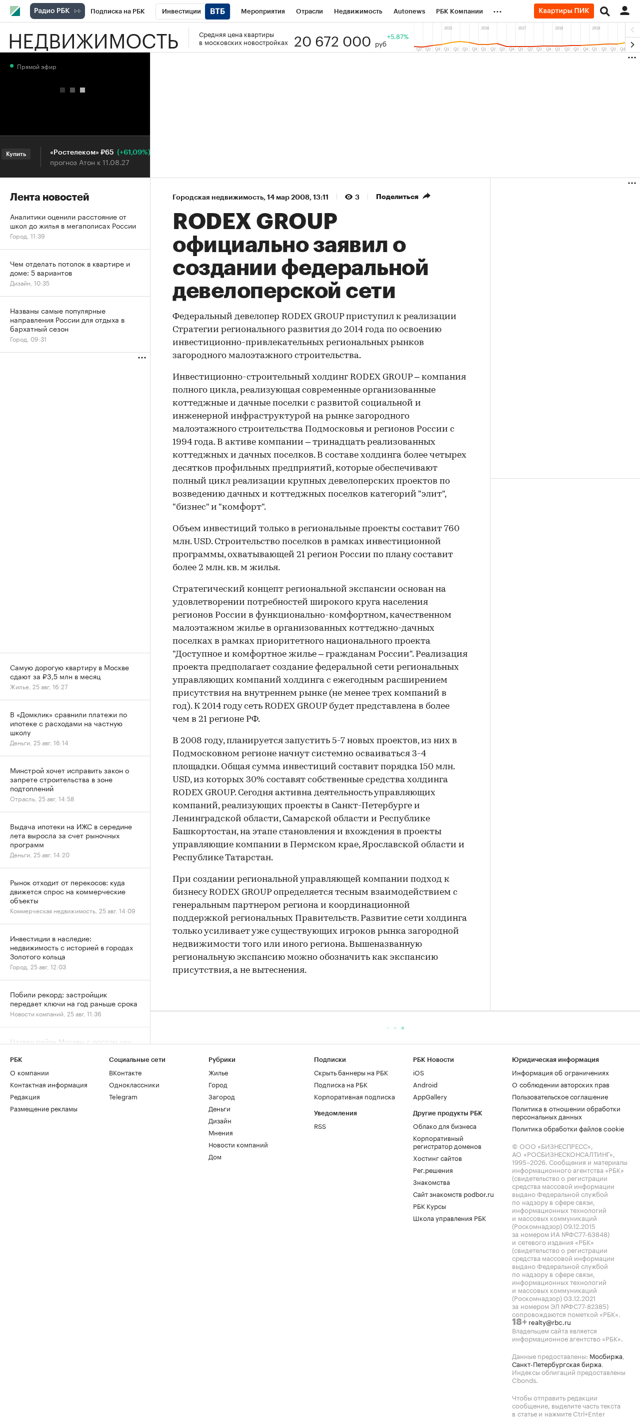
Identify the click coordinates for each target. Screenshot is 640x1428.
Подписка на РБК (341, 1084)
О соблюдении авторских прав (561, 1084)
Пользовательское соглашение (560, 1096)
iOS (418, 1072)
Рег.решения (433, 1169)
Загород (221, 1096)
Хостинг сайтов (437, 1157)
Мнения (220, 1132)
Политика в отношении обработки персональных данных (566, 1112)
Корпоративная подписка (354, 1096)
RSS (320, 1125)
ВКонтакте (125, 1072)
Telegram (123, 1096)
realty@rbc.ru (549, 1321)
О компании (29, 1072)
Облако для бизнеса (444, 1125)
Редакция (25, 1096)
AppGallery (430, 1096)
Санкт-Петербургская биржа (557, 1363)
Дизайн (220, 1120)
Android (425, 1084)
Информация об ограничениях (560, 1072)
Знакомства (431, 1181)
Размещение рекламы (44, 1108)
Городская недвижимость (218, 197)
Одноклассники (134, 1084)
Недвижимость (93, 38)
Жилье (218, 1072)
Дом (215, 1156)
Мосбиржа (606, 1355)
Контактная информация (49, 1084)
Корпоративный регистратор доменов (447, 1141)
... (497, 10)
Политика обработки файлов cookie (568, 1128)
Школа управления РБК (449, 1217)
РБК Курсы (429, 1205)
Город (218, 1084)
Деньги (219, 1108)
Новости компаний (238, 1144)
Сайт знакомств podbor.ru (453, 1193)
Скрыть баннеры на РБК (351, 1072)
